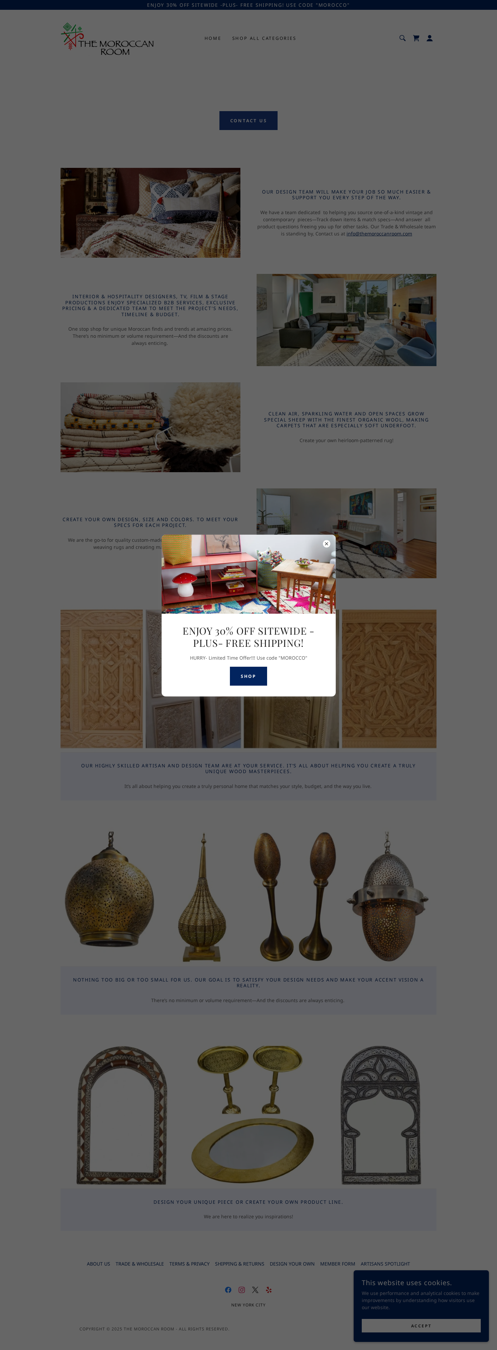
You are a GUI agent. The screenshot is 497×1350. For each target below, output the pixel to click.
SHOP (248, 676)
